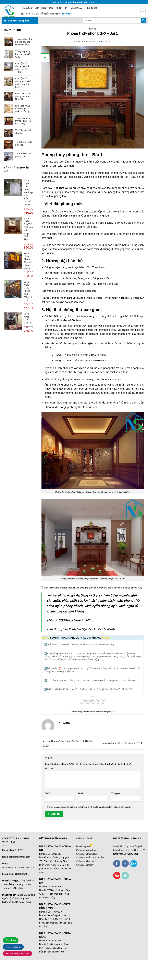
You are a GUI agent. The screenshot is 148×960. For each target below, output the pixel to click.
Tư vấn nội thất (131, 850)
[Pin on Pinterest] (98, 701)
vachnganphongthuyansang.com (18, 867)
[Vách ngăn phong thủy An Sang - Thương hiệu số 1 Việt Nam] (9, 10)
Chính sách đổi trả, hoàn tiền (90, 857)
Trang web (116, 793)
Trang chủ (26, 8)
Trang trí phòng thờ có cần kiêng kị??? (120, 742)
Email (81, 793)
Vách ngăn (77, 8)
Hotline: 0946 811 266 (17, 953)
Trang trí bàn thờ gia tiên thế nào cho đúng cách (23, 41)
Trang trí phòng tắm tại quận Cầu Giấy (23, 54)
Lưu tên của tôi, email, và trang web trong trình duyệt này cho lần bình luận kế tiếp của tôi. (90, 807)
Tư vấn (66, 13)
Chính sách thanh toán (87, 853)
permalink (111, 711)
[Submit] (143, 20)
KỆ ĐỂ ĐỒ (92, 8)
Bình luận (50, 768)
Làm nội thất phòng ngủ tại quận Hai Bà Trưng (22, 67)
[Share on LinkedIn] (103, 701)
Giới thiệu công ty (122, 846)
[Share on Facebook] (82, 701)
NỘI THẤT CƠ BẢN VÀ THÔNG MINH (39, 13)
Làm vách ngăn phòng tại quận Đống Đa (22, 96)
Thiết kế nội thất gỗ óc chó (23, 143)
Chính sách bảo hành (86, 861)
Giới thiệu (41, 8)
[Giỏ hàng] (143, 11)
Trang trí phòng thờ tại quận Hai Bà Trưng (23, 121)
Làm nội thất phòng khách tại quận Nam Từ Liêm (23, 82)
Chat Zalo (11, 940)
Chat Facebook (13, 947)
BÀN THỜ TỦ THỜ (58, 8)
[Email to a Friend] (92, 701)
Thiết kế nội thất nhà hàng (23, 131)
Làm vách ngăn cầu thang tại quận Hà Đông (22, 108)
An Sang (107, 42)
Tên (47, 793)
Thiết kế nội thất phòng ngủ (23, 155)
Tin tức (92, 29)
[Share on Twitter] (87, 701)
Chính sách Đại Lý (85, 864)
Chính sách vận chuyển (87, 850)
